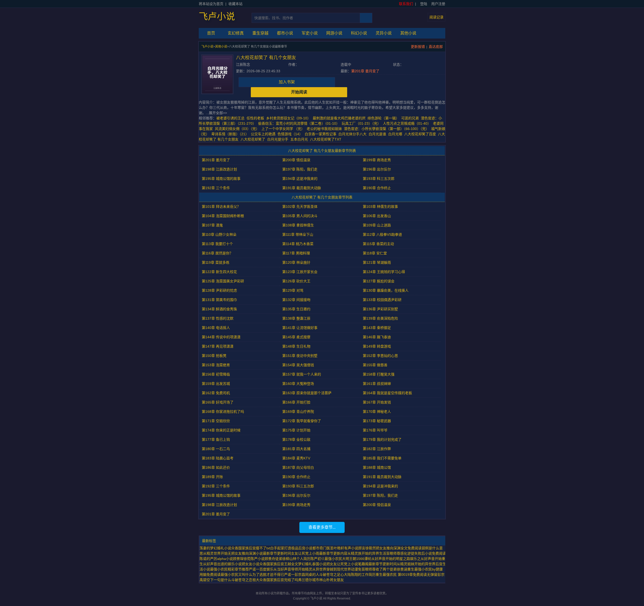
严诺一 (289, 575)
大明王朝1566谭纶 (356, 559)
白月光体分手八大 (353, 134)
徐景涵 (402, 569)
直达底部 (436, 47)
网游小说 (334, 33)
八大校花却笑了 (253, 139)
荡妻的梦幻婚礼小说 (215, 548)
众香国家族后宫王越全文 (278, 564)
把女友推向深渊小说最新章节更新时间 (261, 553)
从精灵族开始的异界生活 (366, 553)
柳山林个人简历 (298, 559)
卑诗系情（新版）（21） (230, 134)
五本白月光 (300, 139)
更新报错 (418, 47)
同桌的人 (312, 575)
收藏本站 (235, 4)
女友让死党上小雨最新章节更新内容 (319, 553)
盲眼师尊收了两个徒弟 (379, 569)
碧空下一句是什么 (217, 580)
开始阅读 (299, 92)
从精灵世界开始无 (217, 553)
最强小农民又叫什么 (236, 575)
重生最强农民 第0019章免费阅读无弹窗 (406, 575)
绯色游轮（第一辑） (383, 118)
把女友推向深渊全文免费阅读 (399, 548)
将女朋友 (337, 580)
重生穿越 (260, 33)
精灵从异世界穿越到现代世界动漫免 (333, 569)
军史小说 (310, 33)
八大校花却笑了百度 (421, 134)
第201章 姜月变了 (365, 71)
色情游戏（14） (290, 134)
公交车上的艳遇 (263, 134)
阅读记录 (436, 17)
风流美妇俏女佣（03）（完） (237, 129)
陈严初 (315, 559)
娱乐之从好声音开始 (426, 559)
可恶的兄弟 (410, 118)
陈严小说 (258, 559)
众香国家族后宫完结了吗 (278, 580)
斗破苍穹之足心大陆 (335, 575)
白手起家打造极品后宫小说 (291, 548)
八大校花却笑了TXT (326, 139)
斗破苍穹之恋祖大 (245, 580)
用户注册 (438, 4)
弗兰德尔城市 (308, 580)
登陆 (423, 4)
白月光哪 (396, 134)
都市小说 (285, 33)
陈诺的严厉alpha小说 (216, 559)
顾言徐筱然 (367, 548)
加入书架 (287, 82)
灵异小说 (384, 33)
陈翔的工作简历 (363, 575)
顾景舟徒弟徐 (275, 559)
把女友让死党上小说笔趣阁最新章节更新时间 (361, 564)
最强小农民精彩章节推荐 (229, 569)
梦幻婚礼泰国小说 (312, 564)
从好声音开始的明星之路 (390, 559)
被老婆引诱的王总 (230, 118)
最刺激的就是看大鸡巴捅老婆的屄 (339, 118)
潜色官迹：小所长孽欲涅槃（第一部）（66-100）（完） (386, 129)
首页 (211, 33)
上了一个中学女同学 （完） (283, 129)
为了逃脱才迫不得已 (268, 575)
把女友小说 (250, 564)
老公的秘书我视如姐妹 (324, 129)
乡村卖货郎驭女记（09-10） (288, 118)
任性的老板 (255, 118)
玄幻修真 (236, 33)
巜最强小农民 (331, 559)
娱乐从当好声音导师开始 (285, 569)
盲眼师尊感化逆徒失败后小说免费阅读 (416, 553)
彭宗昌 (300, 575)
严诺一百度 (257, 569)
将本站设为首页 (211, 4)
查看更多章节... (322, 527)
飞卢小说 (217, 17)
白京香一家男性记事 (320, 134)
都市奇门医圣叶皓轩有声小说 (335, 548)
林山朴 (324, 580)
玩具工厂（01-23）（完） (361, 123)
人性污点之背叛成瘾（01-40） (407, 123)
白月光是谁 (378, 134)
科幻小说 (359, 33)
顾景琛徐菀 (242, 559)
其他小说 (408, 33)
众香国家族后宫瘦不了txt (250, 548)
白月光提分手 (278, 139)
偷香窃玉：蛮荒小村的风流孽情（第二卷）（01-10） (299, 123)
